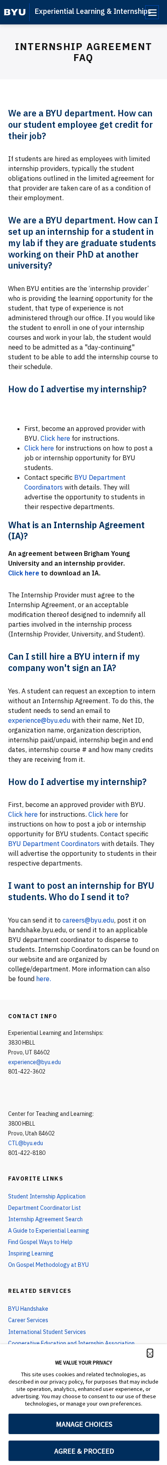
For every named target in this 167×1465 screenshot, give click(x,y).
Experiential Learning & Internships (92, 11)
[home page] (15, 12)
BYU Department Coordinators (54, 844)
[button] (150, 1353)
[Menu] (152, 12)
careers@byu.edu (88, 920)
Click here (55, 438)
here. (43, 979)
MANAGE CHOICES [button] (84, 1424)
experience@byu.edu (39, 720)
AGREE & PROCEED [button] (84, 1451)
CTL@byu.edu (25, 1143)
